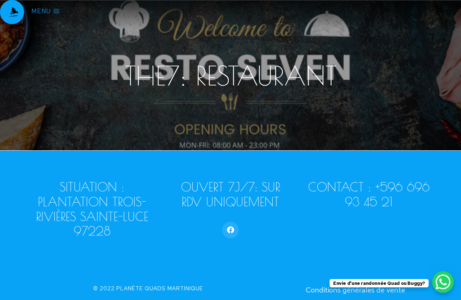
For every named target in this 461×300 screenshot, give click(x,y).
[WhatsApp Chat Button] (443, 282)
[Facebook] (230, 230)
